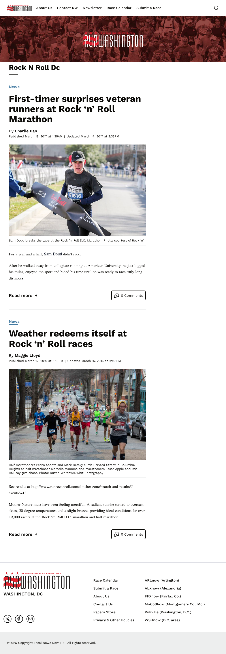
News (14, 86)
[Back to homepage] (19, 8)
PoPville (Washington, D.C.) (168, 612)
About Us (44, 8)
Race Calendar (119, 8)
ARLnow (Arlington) (162, 580)
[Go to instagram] (30, 619)
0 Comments (132, 295)
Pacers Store (104, 612)
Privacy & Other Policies (113, 620)
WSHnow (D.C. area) (162, 620)
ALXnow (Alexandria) (163, 588)
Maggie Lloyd (27, 355)
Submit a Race (148, 8)
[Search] (216, 8)
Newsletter (92, 8)
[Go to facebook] (19, 619)
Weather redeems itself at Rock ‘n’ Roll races (68, 338)
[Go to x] (7, 619)
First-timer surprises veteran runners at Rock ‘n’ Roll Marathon (75, 108)
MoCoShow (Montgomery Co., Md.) (175, 604)
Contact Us (103, 604)
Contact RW (67, 8)
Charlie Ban (26, 131)
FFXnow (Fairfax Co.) (163, 596)
